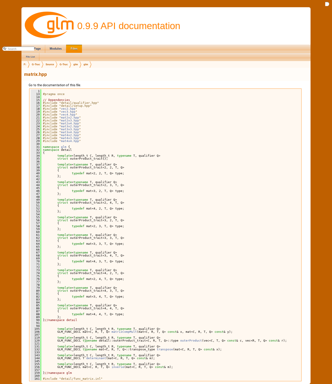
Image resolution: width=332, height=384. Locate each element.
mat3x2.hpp (70, 126)
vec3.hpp (68, 111)
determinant (96, 358)
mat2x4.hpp (70, 123)
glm (75, 64)
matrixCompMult (124, 331)
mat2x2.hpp (70, 117)
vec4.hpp (68, 114)
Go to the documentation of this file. (55, 85)
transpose (165, 349)
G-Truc (36, 64)
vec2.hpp (68, 108)
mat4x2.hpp (70, 135)
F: (25, 64)
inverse (118, 367)
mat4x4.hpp (70, 141)
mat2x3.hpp (70, 120)
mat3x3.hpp (70, 129)
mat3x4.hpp (70, 132)
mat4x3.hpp (70, 138)
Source (50, 64)
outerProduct (191, 340)
